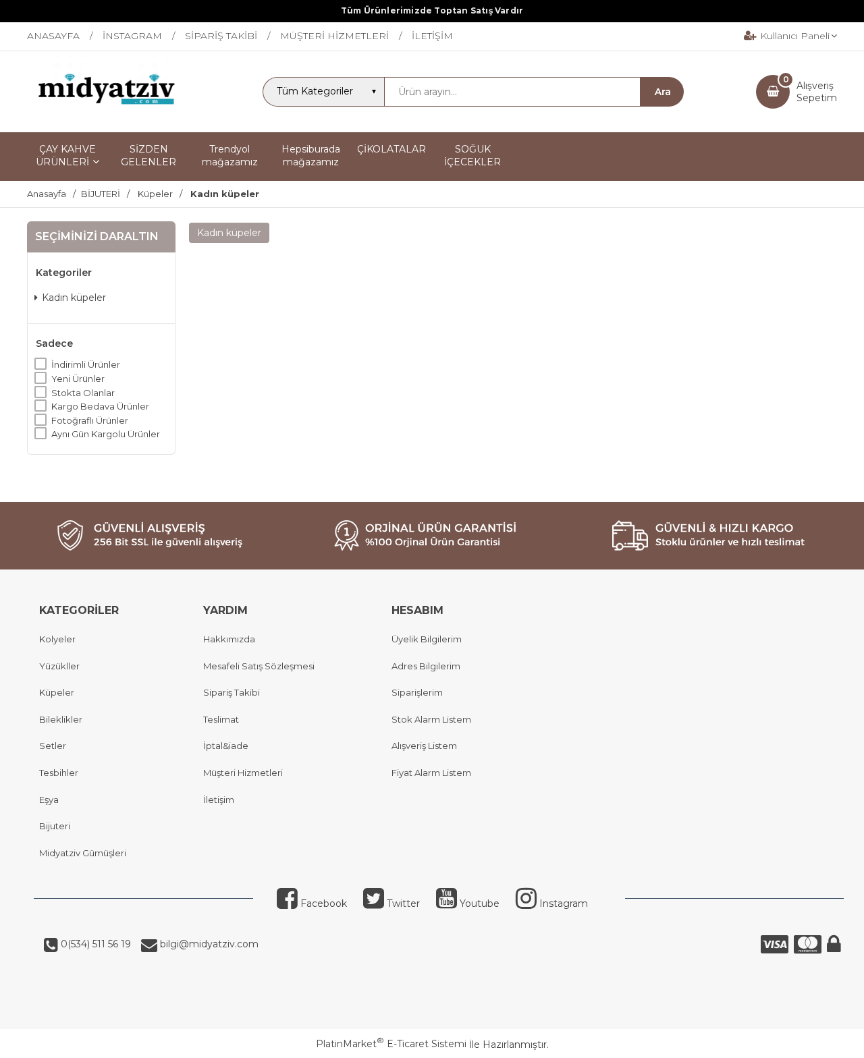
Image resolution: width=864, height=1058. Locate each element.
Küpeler (56, 692)
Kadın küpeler (74, 297)
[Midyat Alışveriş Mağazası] (108, 120)
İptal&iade (225, 745)
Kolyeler (57, 639)
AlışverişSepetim (816, 92)
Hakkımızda (229, 639)
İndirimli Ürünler (85, 364)
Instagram (562, 903)
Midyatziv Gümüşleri (82, 852)
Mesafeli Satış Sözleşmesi (259, 666)
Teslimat (221, 719)
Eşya (49, 799)
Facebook (322, 903)
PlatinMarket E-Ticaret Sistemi (391, 1044)
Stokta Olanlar (83, 392)
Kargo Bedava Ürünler (100, 406)
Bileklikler (60, 719)
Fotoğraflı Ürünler (89, 420)
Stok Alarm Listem (431, 719)
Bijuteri (54, 825)
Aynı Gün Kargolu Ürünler (105, 433)
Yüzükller (59, 666)
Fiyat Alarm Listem (431, 772)
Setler (52, 745)
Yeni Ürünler (78, 378)
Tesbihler (58, 772)
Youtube (478, 903)
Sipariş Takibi (231, 692)
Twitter (402, 903)
